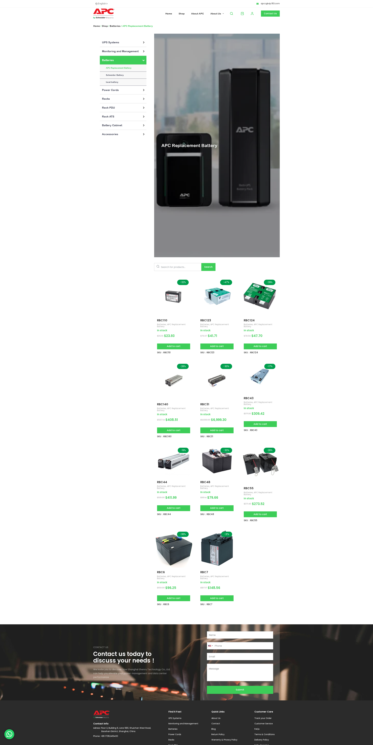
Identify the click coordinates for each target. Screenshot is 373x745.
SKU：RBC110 (164, 352)
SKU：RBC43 (250, 430)
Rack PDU (108, 107)
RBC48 (205, 482)
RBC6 (161, 572)
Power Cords (110, 90)
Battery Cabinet (112, 125)
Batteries (115, 26)
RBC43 (249, 398)
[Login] (252, 13)
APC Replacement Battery (118, 68)
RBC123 (205, 320)
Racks (106, 98)
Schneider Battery (115, 75)
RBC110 (162, 320)
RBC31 (204, 404)
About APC (197, 13)
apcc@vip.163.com (270, 3)
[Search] (231, 13)
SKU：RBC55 (250, 520)
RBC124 (249, 320)
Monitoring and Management (120, 51)
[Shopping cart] (242, 13)
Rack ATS (108, 116)
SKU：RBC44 (164, 514)
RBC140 (162, 404)
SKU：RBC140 (164, 436)
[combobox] (101, 3)
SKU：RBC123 (207, 352)
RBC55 (249, 488)
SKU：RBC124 (251, 352)
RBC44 (162, 482)
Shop (182, 13)
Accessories (110, 134)
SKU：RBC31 (206, 436)
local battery (112, 82)
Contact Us (270, 13)
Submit (240, 689)
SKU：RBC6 (163, 604)
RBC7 (204, 572)
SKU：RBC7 (206, 604)
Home (168, 13)
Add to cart (173, 346)
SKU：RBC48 (207, 514)
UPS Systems (110, 42)
